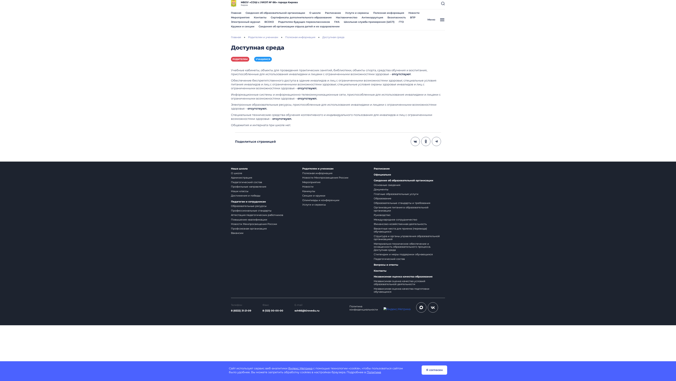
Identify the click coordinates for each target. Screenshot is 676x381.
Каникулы (308, 191)
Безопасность (396, 17)
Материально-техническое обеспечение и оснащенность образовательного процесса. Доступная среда (402, 247)
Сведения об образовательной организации (275, 12)
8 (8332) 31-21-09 (241, 310)
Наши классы (239, 191)
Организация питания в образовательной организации (401, 209)
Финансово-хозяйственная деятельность (400, 224)
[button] (443, 3)
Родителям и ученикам (317, 168)
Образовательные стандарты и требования (402, 203)
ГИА (337, 21)
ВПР (412, 17)
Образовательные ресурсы (249, 206)
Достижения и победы (245, 195)
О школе (315, 12)
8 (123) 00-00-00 (272, 310)
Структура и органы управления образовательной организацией (407, 238)
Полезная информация (388, 12)
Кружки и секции (242, 26)
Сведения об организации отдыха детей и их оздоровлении (299, 26)
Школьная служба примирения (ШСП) (369, 21)
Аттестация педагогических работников (257, 215)
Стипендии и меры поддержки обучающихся (403, 254)
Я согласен (434, 370)
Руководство (382, 215)
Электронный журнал (245, 21)
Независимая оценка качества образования (403, 276)
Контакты (260, 17)
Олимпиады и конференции (320, 200)
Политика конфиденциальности (363, 308)
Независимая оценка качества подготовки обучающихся (401, 290)
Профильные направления (248, 186)
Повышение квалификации (249, 219)
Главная (236, 12)
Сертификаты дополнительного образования (301, 17)
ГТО (401, 21)
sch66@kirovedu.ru (307, 310)
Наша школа (239, 168)
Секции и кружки (313, 195)
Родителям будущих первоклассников (304, 21)
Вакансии (237, 233)
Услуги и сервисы (357, 12)
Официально (382, 174)
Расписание (333, 12)
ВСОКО (269, 21)
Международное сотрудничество (395, 219)
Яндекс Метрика (300, 368)
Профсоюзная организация (249, 228)
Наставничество (346, 17)
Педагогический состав (246, 182)
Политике (374, 372)
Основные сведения (387, 185)
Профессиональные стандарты (251, 210)
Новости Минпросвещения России (254, 224)
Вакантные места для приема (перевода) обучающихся (400, 230)
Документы (381, 189)
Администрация (241, 177)
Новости (414, 12)
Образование (382, 198)
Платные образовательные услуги (396, 194)
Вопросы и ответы (386, 264)
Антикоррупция (372, 17)
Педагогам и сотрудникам (248, 201)
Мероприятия (240, 17)
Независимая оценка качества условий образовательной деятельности (399, 283)
